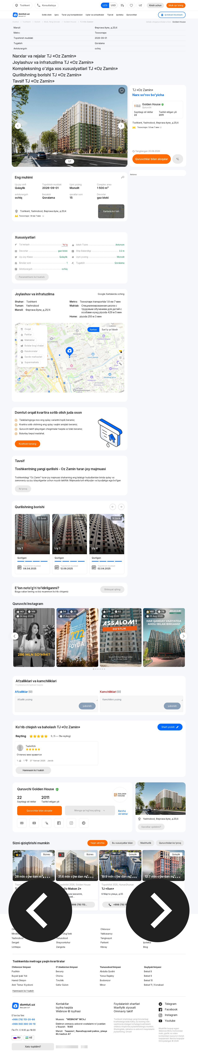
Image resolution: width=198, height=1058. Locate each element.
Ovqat (28, 329)
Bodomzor (105, 980)
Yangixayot (106, 938)
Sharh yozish (168, 727)
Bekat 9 (148, 976)
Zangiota (60, 947)
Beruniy (60, 971)
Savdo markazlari (33, 356)
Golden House (179, 22)
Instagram (170, 1015)
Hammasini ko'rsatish (33, 770)
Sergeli (15, 942)
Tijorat (110, 15)
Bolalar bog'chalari (34, 345)
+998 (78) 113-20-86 (23, 1019)
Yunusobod (62, 938)
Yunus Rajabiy (107, 976)
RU (18, 1037)
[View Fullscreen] (120, 387)
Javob (50, 760)
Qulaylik (133, 854)
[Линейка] (120, 364)
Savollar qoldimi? (151, 826)
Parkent (104, 942)
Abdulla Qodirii (107, 971)
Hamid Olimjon (19, 980)
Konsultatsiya (49, 5)
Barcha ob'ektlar (123, 812)
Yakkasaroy (106, 933)
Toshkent (25, 5)
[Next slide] (121, 126)
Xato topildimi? (33, 1046)
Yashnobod (17, 938)
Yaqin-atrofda (97, 843)
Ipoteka (119, 15)
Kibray (104, 947)
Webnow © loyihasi (68, 1011)
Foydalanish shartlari (127, 1003)
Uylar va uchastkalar (95, 15)
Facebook (171, 1009)
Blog (145, 947)
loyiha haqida (64, 1007)
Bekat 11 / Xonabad (154, 984)
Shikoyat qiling (112, 589)
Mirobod (16, 933)
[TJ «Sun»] (120, 890)
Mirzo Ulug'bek (64, 933)
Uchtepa (16, 947)
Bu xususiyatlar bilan (122, 843)
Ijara (56, 15)
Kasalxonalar (31, 351)
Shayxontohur (63, 942)
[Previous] (113, 507)
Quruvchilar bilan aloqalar (151, 159)
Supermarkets (32, 362)
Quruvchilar (131, 15)
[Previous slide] (18, 126)
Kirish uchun (155, 5)
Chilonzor (105, 929)
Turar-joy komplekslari (72, 15)
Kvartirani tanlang (27, 443)
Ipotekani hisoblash (173, 15)
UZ (140, 5)
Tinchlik (60, 980)
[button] (93, 669)
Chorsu (59, 976)
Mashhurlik (145, 843)
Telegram (170, 1003)
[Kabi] (121, 90)
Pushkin (16, 971)
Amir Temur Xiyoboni (22, 984)
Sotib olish (47, 15)
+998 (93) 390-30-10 (24, 1024)
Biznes (46, 854)
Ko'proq (23, 488)
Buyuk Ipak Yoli (19, 976)
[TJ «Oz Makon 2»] (77, 891)
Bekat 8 (148, 971)
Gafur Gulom (62, 984)
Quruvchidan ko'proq (170, 843)
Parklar (28, 334)
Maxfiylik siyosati (125, 1007)
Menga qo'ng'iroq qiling (87, 810)
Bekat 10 (148, 980)
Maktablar (30, 340)
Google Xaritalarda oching (111, 294)
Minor (103, 984)
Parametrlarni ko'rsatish (32, 277)
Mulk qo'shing (176, 5)
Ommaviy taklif (123, 1011)
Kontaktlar (62, 1003)
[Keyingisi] (121, 507)
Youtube (169, 1020)
